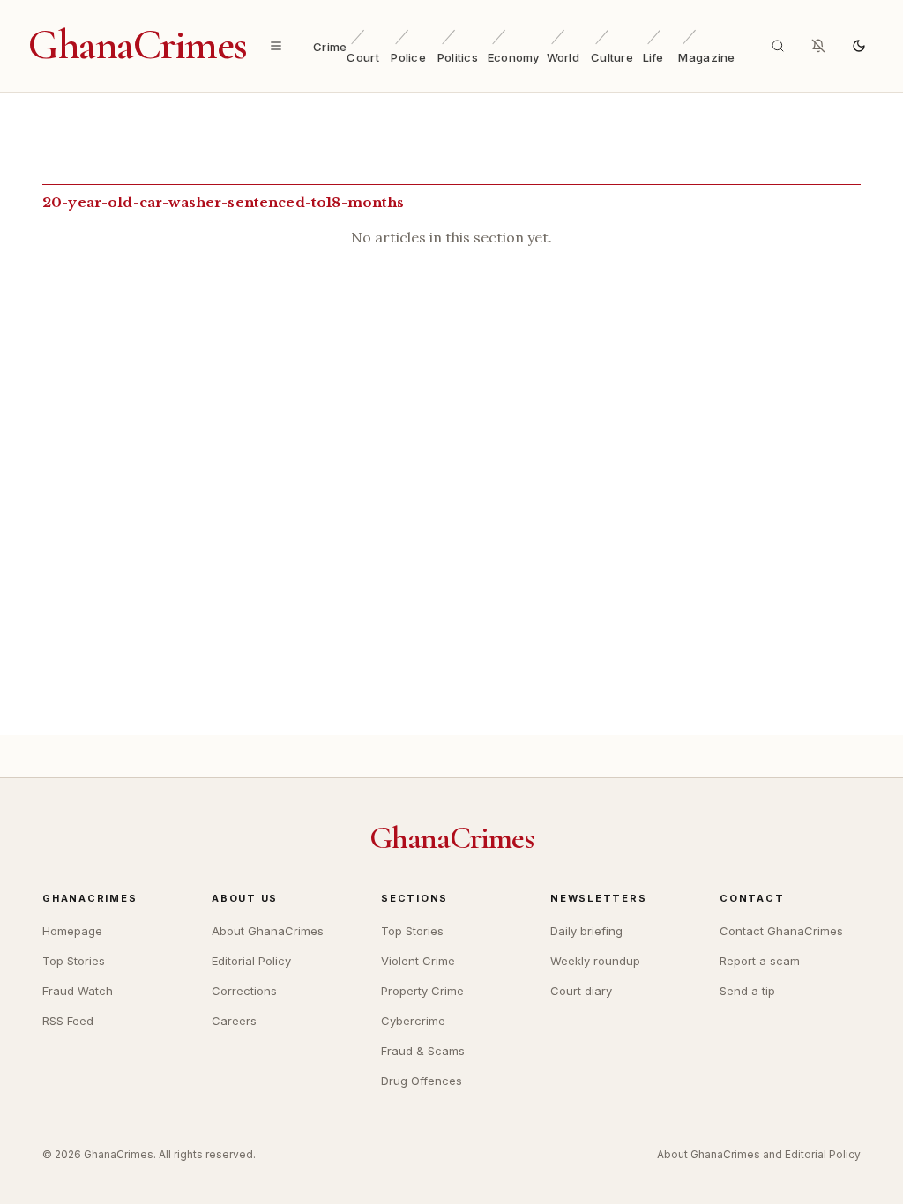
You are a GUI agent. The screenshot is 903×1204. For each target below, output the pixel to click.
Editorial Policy (251, 961)
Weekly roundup (595, 961)
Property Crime (422, 991)
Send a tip (747, 991)
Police (408, 57)
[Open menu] (276, 46)
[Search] (778, 46)
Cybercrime (413, 1021)
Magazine (706, 57)
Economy (514, 57)
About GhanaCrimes (268, 931)
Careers (234, 1021)
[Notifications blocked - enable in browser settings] (818, 45)
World (563, 57)
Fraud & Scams (423, 1051)
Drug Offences (421, 1081)
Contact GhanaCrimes (781, 931)
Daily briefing (586, 931)
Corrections (244, 991)
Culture (612, 57)
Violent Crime (418, 961)
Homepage (72, 931)
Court (362, 57)
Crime (330, 47)
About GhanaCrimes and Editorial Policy (759, 1154)
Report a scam (760, 961)
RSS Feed (67, 1021)
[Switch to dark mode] (859, 46)
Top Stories (73, 961)
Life (653, 57)
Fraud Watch (77, 991)
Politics (457, 57)
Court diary (581, 991)
